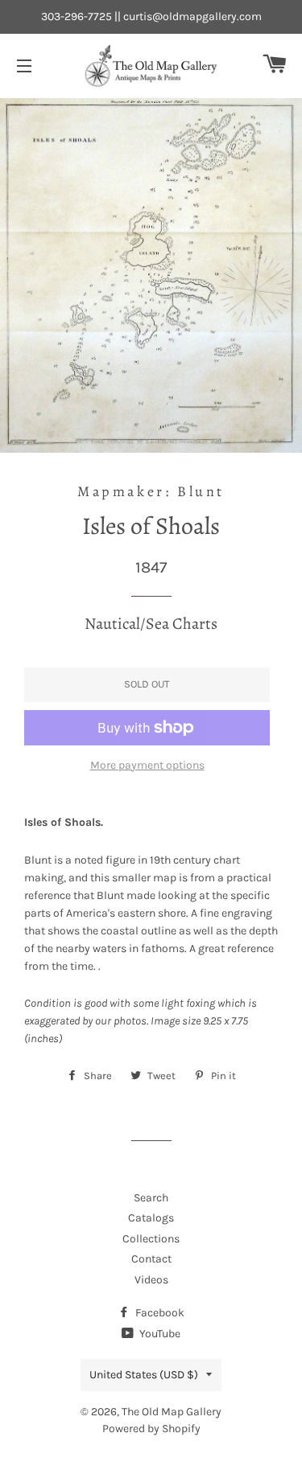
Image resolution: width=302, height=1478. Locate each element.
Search (151, 1198)
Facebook (158, 1313)
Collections (151, 1239)
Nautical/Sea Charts (151, 623)
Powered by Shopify (151, 1428)
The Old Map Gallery (171, 1411)
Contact (151, 1259)
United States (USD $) (143, 1375)
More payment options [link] (147, 765)
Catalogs (151, 1218)
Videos (151, 1280)
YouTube (158, 1333)
